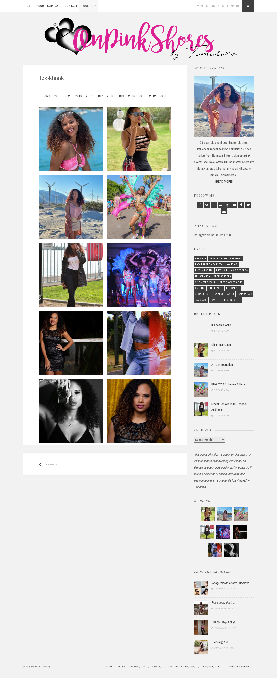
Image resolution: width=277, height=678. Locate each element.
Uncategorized (231, 300)
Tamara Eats (245, 294)
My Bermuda (202, 276)
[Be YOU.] (71, 411)
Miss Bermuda (239, 270)
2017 (100, 96)
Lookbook (89, 6)
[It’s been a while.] (71, 139)
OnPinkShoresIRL (205, 282)
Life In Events (204, 270)
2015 (121, 96)
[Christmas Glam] (139, 139)
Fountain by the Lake (223, 602)
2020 (68, 96)
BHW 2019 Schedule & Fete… (229, 384)
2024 (47, 96)
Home (28, 6)
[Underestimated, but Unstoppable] (139, 343)
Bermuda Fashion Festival (225, 258)
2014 (131, 96)
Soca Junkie (202, 294)
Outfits (200, 288)
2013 (142, 96)
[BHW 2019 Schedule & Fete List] (139, 207)
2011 (163, 96)
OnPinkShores (222, 276)
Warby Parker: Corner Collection (230, 583)
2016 (110, 96)
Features (174, 666)
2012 (152, 96)
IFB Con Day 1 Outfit (223, 622)
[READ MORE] (224, 181)
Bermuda (200, 258)
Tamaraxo (201, 300)
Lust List (221, 270)
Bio (145, 666)
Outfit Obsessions (231, 282)
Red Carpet (233, 288)
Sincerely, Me (219, 642)
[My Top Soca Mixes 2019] (139, 275)
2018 (89, 96)
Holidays (232, 264)
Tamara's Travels (224, 294)
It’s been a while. (221, 325)
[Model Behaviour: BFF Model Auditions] (71, 275)
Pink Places (215, 288)
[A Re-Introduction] (71, 207)
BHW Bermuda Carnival (209, 264)
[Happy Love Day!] (71, 343)
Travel (214, 300)
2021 (57, 96)
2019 (78, 96)
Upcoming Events (213, 666)
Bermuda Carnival (240, 666)
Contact (71, 6)
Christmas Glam (221, 344)
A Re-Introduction (222, 364)
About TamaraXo (49, 6)
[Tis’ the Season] (139, 411)
